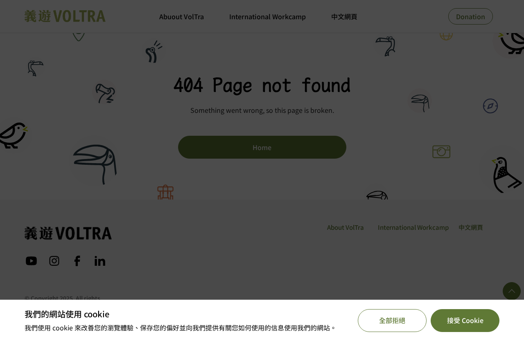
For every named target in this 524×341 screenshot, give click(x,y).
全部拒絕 (392, 320)
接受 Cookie (465, 320)
